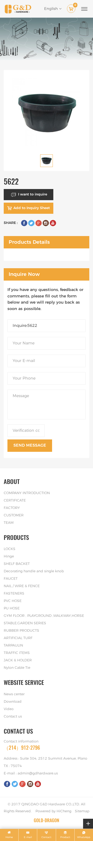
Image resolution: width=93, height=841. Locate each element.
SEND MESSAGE (29, 445)
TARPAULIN (13, 645)
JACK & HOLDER (18, 660)
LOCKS (9, 549)
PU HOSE (12, 608)
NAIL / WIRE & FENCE (22, 586)
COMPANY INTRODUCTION (27, 493)
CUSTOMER (14, 515)
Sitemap (82, 811)
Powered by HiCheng (53, 811)
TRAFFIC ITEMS (17, 653)
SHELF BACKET (17, 564)
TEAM (9, 523)
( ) (75, 5)
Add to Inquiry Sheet (31, 208)
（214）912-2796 (22, 747)
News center (14, 694)
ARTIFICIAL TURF (18, 638)
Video (9, 709)
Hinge (9, 556)
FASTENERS (14, 593)
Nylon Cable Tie (17, 668)
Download (13, 701)
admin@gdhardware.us (38, 773)
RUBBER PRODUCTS (21, 630)
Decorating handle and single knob (34, 571)
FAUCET (11, 578)
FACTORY (12, 508)
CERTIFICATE (15, 500)
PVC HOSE (13, 601)
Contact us (13, 716)
